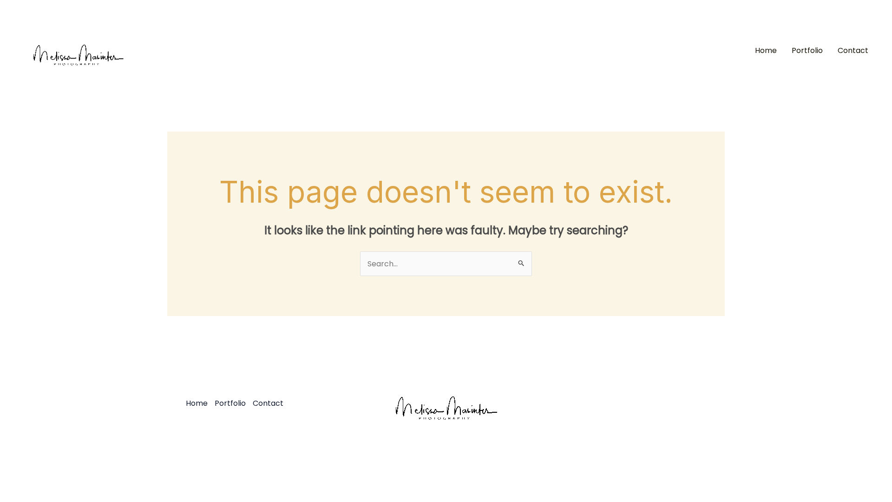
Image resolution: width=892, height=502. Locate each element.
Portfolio (807, 50)
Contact (853, 50)
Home (766, 50)
